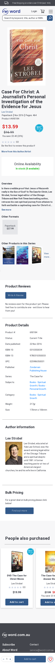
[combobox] (24, 18)
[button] (3, 659)
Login (34, 11)
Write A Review (16, 295)
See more (6, 210)
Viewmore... (46, 255)
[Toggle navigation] (51, 11)
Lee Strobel (7, 112)
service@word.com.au (41, 650)
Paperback (10, 227)
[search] (50, 18)
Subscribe (8, 644)
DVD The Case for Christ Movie (17, 577)
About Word (9, 650)
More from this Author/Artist (16, 151)
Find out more (19, 510)
